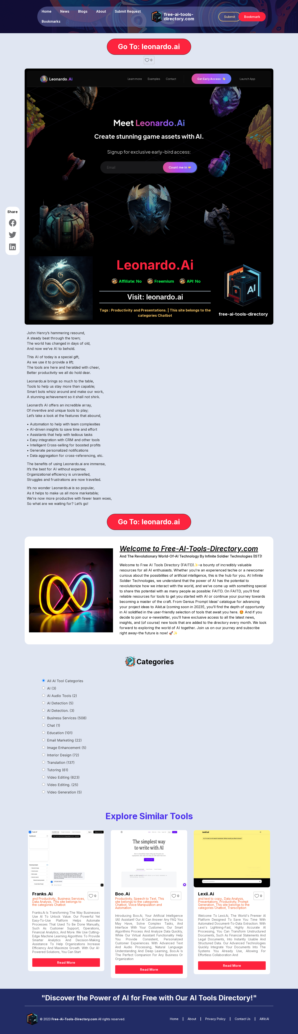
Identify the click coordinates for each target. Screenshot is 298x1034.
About (101, 11)
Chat (53, 725)
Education (60, 733)
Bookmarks (51, 21)
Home (46, 11)
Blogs (82, 11)
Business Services (67, 718)
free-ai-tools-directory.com (179, 16)
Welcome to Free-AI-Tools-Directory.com (189, 548)
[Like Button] (91, 895)
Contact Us (242, 1019)
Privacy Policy (215, 1019)
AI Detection (60, 703)
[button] (229, 16)
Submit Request (128, 11)
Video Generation (64, 792)
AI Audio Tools (62, 695)
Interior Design (63, 755)
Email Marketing (64, 740)
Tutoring (57, 770)
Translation (61, 762)
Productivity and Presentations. (139, 310)
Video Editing (63, 777)
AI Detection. (60, 710)
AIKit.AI (264, 1019)
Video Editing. (62, 784)
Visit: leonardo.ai (155, 297)
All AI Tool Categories (65, 681)
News (64, 11)
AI (51, 688)
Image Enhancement (66, 747)
